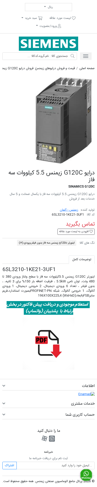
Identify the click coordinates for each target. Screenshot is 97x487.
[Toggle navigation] (86, 56)
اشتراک (9, 465)
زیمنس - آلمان (69, 210)
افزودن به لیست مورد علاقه (74, 231)
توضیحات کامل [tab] (81, 259)
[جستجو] (72, 56)
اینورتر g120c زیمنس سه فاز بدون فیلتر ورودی (47, 243)
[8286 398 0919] (86, 475)
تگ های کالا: (87, 243)
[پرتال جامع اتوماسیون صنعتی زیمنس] (48, 43)
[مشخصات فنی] (48, 343)
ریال (50, 7)
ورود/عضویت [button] (48, 26)
